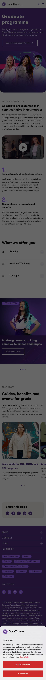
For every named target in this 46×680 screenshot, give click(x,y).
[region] (23, 653)
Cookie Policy (24, 657)
